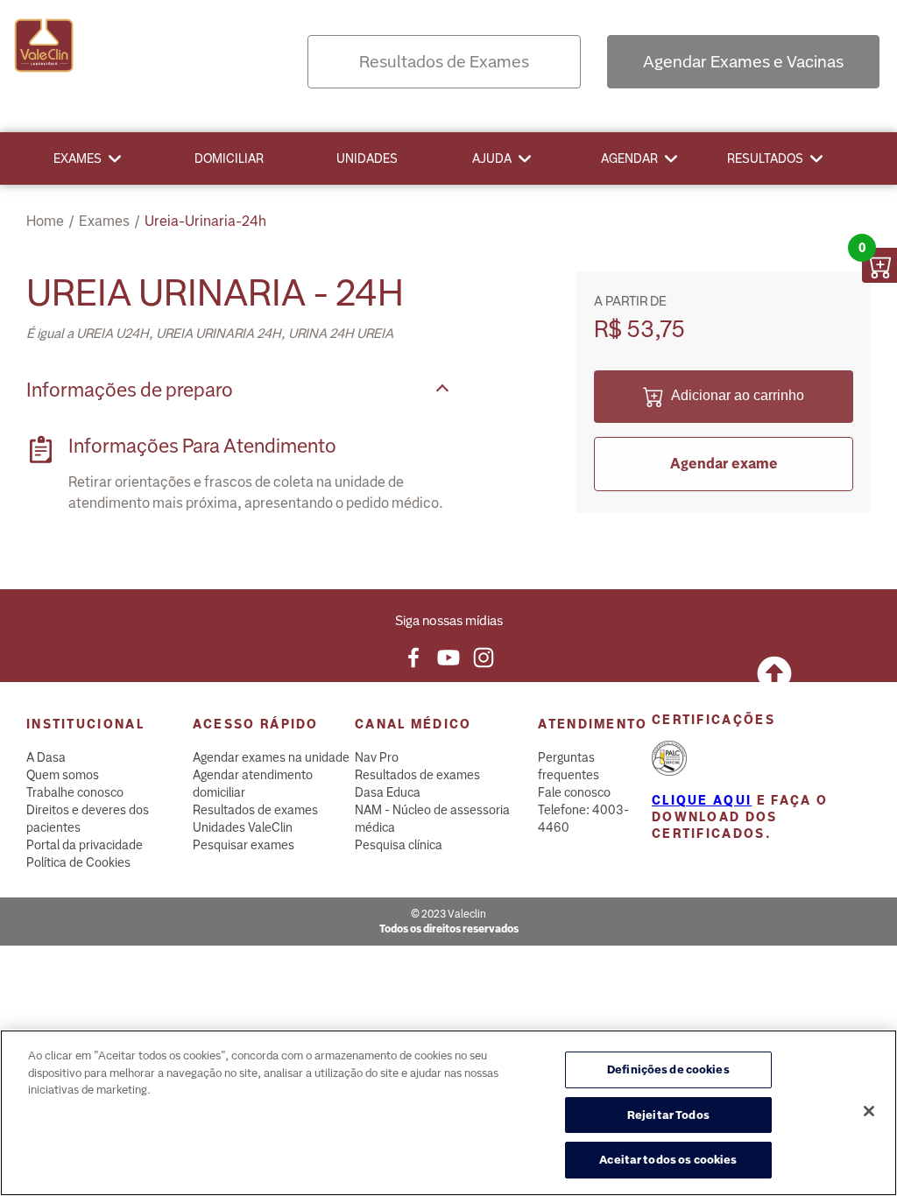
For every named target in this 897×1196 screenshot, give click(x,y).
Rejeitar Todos (668, 1115)
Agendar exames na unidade (271, 757)
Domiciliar (229, 158)
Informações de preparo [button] (129, 390)
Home (45, 221)
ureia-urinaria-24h (205, 221)
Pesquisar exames (243, 845)
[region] (448, 1113)
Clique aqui (702, 800)
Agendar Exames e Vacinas (743, 62)
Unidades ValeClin (243, 827)
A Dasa (46, 757)
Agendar (629, 158)
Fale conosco (574, 792)
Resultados (765, 158)
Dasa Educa (387, 792)
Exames (77, 158)
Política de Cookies (78, 862)
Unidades (367, 158)
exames (104, 221)
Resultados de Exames (444, 62)
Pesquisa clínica (398, 845)
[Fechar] (869, 1111)
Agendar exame (724, 463)
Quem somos (62, 775)
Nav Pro (377, 757)
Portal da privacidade (84, 845)
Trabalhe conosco (75, 792)
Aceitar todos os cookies (668, 1159)
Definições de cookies (668, 1069)
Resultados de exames (255, 810)
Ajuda (492, 158)
